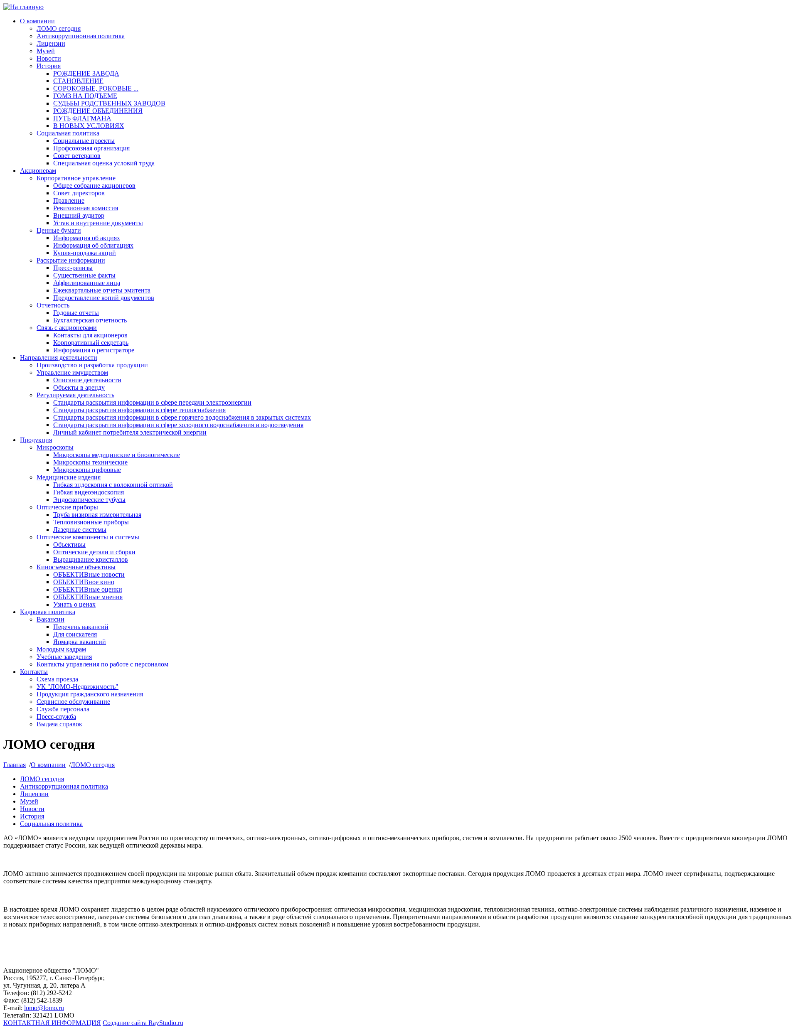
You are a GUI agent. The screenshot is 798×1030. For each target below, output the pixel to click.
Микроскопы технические (90, 462)
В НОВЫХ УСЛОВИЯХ (88, 125)
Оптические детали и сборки (94, 552)
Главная (14, 764)
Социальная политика (68, 133)
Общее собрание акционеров (94, 185)
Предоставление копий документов (103, 297)
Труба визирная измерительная (97, 514)
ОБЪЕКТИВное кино (83, 581)
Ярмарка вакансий (79, 641)
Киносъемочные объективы (76, 566)
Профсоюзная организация (91, 148)
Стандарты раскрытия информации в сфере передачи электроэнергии (152, 402)
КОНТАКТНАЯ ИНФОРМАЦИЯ (52, 1022)
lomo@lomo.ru (44, 1007)
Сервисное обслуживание (73, 701)
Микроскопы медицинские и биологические (116, 454)
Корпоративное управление (76, 178)
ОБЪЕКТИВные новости (89, 574)
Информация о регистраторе (93, 350)
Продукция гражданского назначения (90, 694)
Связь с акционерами (67, 327)
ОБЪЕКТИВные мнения (88, 596)
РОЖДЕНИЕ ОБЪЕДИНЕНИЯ (98, 110)
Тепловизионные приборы (91, 522)
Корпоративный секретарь (90, 342)
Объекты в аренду (79, 387)
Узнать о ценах (74, 604)
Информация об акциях (86, 237)
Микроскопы (55, 447)
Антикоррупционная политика (81, 35)
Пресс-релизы (73, 267)
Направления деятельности (58, 357)
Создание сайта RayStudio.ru (143, 1022)
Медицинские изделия (69, 477)
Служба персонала (63, 709)
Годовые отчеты (76, 312)
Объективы (69, 544)
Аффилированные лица (86, 282)
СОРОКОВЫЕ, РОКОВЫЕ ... (95, 88)
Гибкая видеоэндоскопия (88, 492)
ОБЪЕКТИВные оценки (87, 589)
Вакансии (50, 619)
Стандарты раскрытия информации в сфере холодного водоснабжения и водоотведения (178, 424)
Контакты (34, 671)
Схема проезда (57, 679)
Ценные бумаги (59, 230)
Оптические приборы (67, 507)
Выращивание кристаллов (90, 559)
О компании (37, 21)
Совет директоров (79, 193)
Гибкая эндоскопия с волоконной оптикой (113, 484)
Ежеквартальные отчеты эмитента (101, 290)
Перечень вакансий (80, 626)
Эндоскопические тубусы (89, 499)
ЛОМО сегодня (59, 28)
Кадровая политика (47, 611)
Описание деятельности (87, 379)
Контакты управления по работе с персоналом (102, 664)
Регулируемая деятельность (75, 394)
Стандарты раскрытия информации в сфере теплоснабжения (139, 409)
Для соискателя (75, 634)
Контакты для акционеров (90, 335)
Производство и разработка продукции (92, 365)
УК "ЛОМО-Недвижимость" (77, 686)
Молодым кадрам (61, 649)
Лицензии (51, 43)
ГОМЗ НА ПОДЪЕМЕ (85, 95)
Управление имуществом (72, 372)
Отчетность (53, 305)
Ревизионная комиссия (85, 207)
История (49, 65)
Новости (49, 58)
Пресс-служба (56, 716)
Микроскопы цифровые (87, 469)
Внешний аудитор (78, 215)
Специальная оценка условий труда (104, 163)
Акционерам (38, 170)
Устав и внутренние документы (98, 222)
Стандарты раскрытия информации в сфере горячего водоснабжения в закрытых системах (182, 417)
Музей (46, 50)
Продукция (36, 439)
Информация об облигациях (93, 245)
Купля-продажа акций (84, 252)
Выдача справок (59, 724)
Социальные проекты (84, 140)
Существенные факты (84, 275)
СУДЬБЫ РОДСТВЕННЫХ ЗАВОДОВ (109, 103)
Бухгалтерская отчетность (90, 320)
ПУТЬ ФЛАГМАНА (82, 118)
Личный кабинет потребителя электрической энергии (130, 432)
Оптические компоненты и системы (88, 537)
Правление (68, 200)
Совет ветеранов (77, 155)
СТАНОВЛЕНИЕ (78, 80)
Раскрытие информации (71, 260)
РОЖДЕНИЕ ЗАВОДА (86, 73)
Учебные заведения (64, 656)
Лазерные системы (79, 529)
